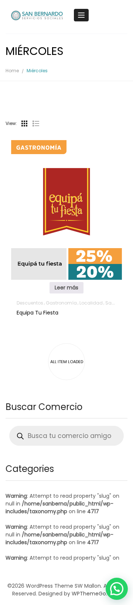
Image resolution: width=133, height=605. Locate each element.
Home (12, 70)
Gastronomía (61, 303)
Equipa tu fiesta (37, 312)
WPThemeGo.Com (96, 593)
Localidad (91, 303)
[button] (117, 589)
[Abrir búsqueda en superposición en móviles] (66, 435)
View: (11, 123)
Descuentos (30, 303)
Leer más (66, 287)
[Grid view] (24, 123)
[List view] (35, 123)
